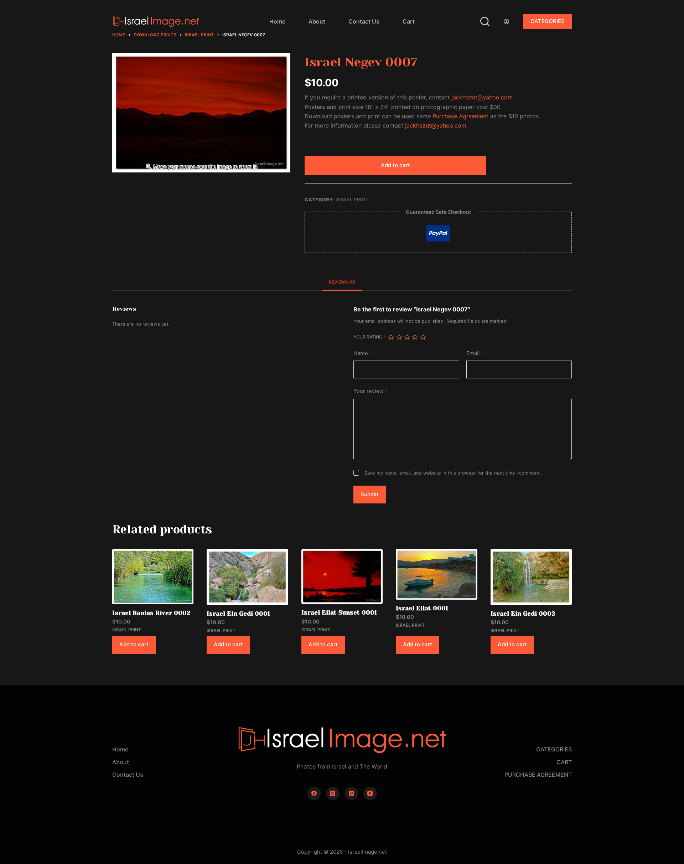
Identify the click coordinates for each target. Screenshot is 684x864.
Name (362, 353)
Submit (370, 494)
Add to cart (395, 165)
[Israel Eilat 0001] (436, 574)
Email (475, 353)
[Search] (484, 21)
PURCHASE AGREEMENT (538, 774)
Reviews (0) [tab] (342, 282)
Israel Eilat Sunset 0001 (339, 612)
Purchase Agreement (460, 116)
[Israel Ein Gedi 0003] (531, 577)
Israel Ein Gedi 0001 (238, 613)
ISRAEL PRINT (352, 199)
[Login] (506, 21)
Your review (370, 391)
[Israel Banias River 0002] (152, 576)
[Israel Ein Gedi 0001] (247, 577)
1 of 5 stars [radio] (390, 337)
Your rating (369, 337)
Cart (409, 21)
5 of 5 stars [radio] (422, 337)
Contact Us (363, 21)
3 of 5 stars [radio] (406, 337)
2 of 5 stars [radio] (399, 337)
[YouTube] (370, 793)
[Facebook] (314, 793)
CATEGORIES (547, 21)
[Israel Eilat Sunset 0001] (342, 576)
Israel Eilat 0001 (422, 608)
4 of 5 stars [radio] (414, 337)
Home (277, 21)
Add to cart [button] (134, 644)
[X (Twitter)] (333, 793)
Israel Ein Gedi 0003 (523, 613)
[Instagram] (351, 793)
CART (564, 762)
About (317, 21)
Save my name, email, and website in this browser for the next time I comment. (452, 473)
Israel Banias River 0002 (151, 612)
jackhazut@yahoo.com (482, 97)
